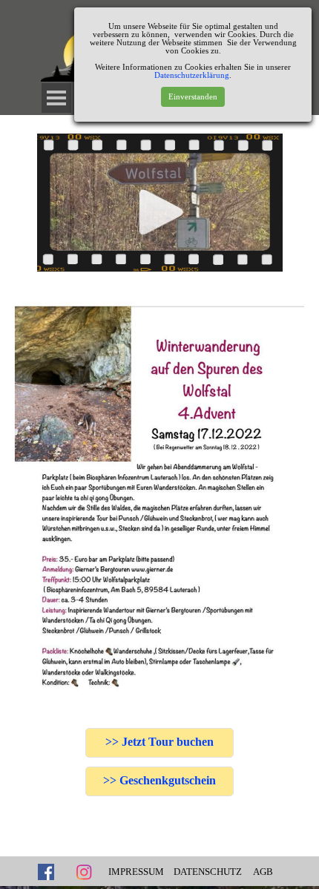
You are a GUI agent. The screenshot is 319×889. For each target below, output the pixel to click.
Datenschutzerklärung (191, 75)
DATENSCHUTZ (208, 871)
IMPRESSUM (136, 871)
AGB (263, 871)
